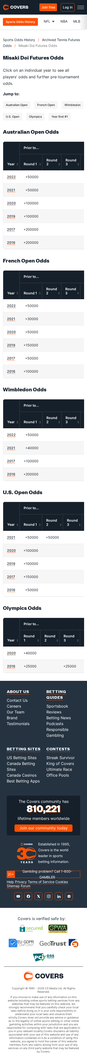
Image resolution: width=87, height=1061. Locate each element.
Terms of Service (41, 882)
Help (10, 882)
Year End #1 (59, 116)
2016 (11, 242)
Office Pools (57, 775)
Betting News (58, 717)
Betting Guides (56, 694)
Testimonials (18, 723)
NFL (47, 21)
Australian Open (17, 105)
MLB (76, 21)
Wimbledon (72, 105)
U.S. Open (12, 116)
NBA (63, 21)
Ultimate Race (59, 769)
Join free (48, 7)
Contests (58, 749)
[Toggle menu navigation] (80, 7)
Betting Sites (24, 749)
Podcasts (54, 723)
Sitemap (13, 886)
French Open (46, 105)
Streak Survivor (60, 757)
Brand (12, 717)
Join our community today (43, 827)
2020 (11, 203)
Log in (67, 7)
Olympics (35, 116)
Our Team (15, 712)
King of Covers (60, 763)
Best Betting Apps (23, 781)
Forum (25, 886)
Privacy (21, 882)
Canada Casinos (21, 775)
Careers (14, 706)
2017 (11, 229)
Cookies (61, 882)
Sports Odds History (19, 40)
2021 (11, 190)
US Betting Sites (21, 757)
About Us (18, 691)
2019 (11, 216)
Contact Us (17, 700)
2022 (11, 177)
